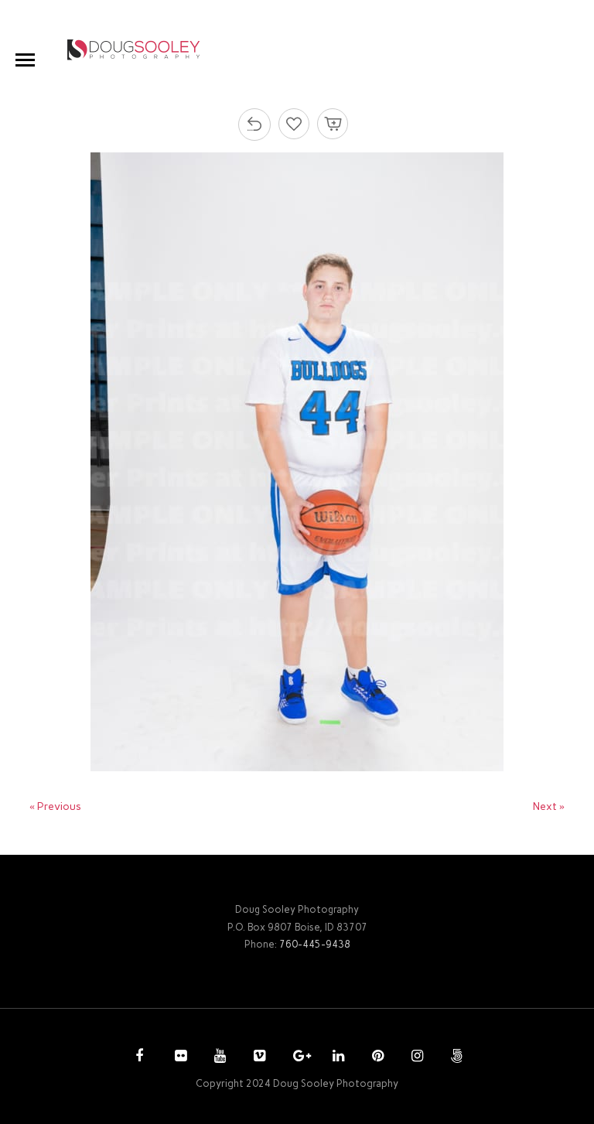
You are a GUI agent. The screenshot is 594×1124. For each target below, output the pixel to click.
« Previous (55, 806)
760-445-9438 (314, 944)
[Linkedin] (336, 1057)
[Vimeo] (257, 1057)
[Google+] (297, 1057)
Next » (549, 806)
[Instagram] (415, 1057)
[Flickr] (178, 1057)
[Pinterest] (376, 1057)
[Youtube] (218, 1057)
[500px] (455, 1057)
